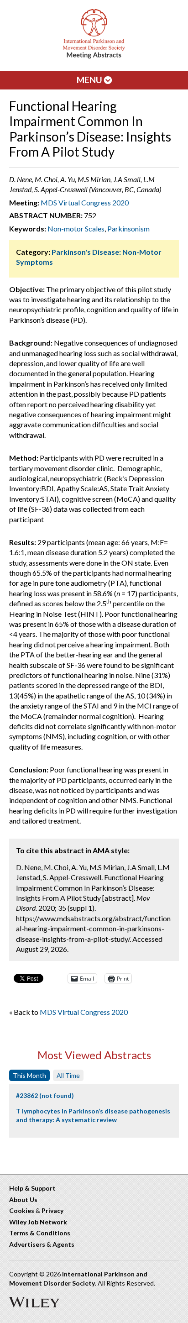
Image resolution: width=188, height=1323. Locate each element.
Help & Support (32, 1188)
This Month (29, 1075)
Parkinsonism (128, 228)
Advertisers (27, 1244)
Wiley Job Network (38, 1222)
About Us (23, 1199)
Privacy (52, 1210)
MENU (90, 79)
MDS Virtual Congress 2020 (85, 202)
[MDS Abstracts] (94, 56)
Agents (63, 1244)
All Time (68, 1075)
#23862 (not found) (45, 1095)
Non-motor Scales (75, 228)
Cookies (21, 1210)
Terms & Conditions (39, 1233)
